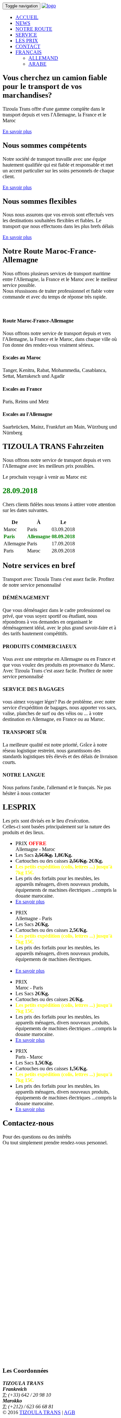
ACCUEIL (26, 17)
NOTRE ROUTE (33, 29)
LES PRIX (26, 40)
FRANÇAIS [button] (28, 52)
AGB (69, 1412)
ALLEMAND (43, 58)
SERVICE (26, 35)
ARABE (37, 64)
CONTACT (27, 46)
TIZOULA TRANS (40, 1412)
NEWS (22, 23)
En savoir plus (17, 131)
